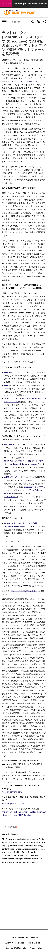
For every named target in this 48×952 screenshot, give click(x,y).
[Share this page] (44, 21)
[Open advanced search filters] (38, 21)
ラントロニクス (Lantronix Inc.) (23, 81)
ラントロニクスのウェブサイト (24, 591)
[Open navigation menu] (4, 21)
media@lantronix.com (12, 792)
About (13, 938)
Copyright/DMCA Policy (16, 948)
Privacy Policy (36, 948)
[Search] (32, 21)
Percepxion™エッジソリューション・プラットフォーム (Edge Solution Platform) (25, 490)
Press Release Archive (28, 938)
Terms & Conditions (34, 943)
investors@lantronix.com (13, 803)
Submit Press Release (14, 943)
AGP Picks (6, 4)
